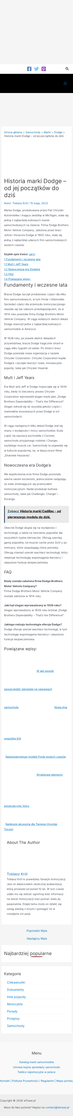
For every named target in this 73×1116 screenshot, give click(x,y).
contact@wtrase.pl (57, 1107)
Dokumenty (15, 990)
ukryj (32, 254)
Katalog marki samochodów (36, 1062)
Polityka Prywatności (25, 1080)
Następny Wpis (37, 938)
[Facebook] (29, 68)
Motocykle (15, 1004)
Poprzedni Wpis (36, 930)
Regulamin (47, 1080)
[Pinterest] (43, 68)
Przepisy (13, 1018)
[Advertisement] (36, 32)
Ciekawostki (16, 982)
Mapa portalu (64, 1080)
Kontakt (5, 1080)
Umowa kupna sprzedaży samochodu (36, 1067)
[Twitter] (36, 68)
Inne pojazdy (16, 997)
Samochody (16, 1026)
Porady (12, 1011)
